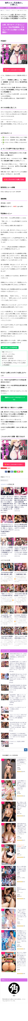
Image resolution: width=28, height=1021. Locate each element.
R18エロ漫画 (13, 7)
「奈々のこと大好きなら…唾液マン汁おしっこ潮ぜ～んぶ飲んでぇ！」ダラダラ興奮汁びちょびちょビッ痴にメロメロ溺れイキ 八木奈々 (21, 914)
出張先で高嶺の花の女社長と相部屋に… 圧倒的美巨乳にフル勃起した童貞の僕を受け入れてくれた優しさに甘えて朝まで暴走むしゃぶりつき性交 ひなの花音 (21, 828)
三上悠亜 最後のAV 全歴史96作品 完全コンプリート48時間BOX (21, 761)
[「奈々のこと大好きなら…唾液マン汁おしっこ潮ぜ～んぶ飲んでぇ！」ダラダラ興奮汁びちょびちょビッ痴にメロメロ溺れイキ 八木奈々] (8, 919)
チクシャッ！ (5, 480)
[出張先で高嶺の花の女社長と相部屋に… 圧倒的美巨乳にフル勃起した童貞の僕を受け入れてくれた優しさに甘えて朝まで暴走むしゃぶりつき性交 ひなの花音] (8, 833)
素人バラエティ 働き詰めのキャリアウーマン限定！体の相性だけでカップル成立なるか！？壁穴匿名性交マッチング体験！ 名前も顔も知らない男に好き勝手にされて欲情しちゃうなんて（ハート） (21, 958)
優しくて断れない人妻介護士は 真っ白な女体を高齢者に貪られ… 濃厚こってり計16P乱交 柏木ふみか (21, 805)
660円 (15, 206)
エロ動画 (4, 7)
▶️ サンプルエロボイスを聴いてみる (14, 179)
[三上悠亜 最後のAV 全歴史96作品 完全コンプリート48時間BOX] (8, 769)
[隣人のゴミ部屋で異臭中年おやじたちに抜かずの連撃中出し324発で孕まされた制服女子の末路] (8, 876)
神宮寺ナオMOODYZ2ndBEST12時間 (21, 889)
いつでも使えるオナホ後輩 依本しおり (21, 848)
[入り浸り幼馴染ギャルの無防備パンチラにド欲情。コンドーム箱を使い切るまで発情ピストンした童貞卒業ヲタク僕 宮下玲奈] (8, 790)
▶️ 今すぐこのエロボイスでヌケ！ (14, 69)
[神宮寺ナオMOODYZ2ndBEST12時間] (8, 897)
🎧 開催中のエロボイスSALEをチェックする (14, 398)
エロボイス (23, 7)
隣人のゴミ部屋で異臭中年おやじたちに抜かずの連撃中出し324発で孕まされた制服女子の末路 (21, 869)
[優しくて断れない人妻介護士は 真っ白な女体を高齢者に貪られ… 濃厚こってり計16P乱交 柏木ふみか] (8, 812)
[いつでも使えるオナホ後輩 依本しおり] (8, 854)
